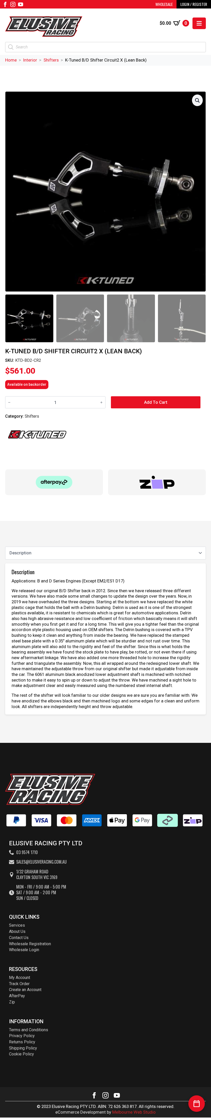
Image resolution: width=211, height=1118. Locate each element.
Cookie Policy (21, 1054)
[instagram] (12, 4)
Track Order (19, 983)
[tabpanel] (105, 639)
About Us (17, 931)
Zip (12, 1002)
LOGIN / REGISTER (193, 4)
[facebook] (5, 4)
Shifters (51, 60)
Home (11, 60)
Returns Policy (22, 1041)
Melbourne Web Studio (134, 1112)
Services (17, 925)
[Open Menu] (199, 23)
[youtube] (20, 4)
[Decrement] (9, 402)
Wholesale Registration (30, 943)
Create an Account (25, 989)
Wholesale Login (24, 949)
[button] (197, 100)
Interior (30, 60)
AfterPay (17, 995)
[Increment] (101, 402)
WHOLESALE (164, 4)
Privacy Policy (22, 1035)
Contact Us (19, 937)
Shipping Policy (23, 1048)
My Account (19, 977)
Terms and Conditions (28, 1029)
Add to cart (155, 402)
